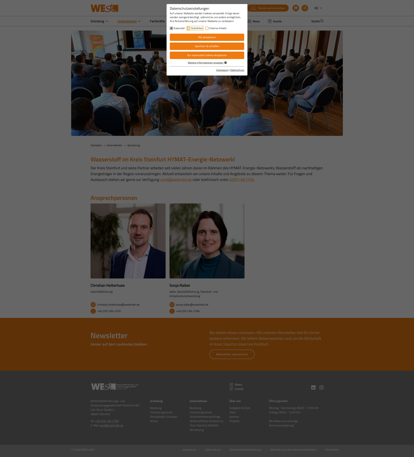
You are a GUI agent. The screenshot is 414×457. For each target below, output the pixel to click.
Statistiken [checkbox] (197, 28)
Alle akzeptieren (207, 37)
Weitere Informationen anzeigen (206, 63)
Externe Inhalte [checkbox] (217, 28)
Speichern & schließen (207, 46)
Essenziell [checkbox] (179, 28)
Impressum (222, 70)
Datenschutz (237, 70)
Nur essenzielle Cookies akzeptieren (207, 55)
